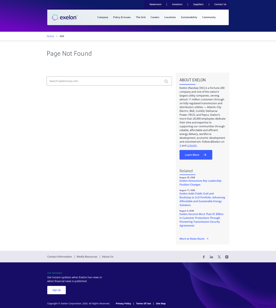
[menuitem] (103, 17)
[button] (166, 81)
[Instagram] (227, 257)
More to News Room (192, 238)
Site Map (161, 303)
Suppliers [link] (198, 4)
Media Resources (87, 256)
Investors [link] (177, 4)
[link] (64, 17)
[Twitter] (219, 257)
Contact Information (60, 256)
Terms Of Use (144, 303)
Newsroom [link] (155, 4)
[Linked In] (211, 257)
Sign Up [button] (56, 290)
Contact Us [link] (220, 4)
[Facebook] (204, 257)
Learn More (192, 155)
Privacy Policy (124, 303)
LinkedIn (192, 145)
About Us (107, 256)
